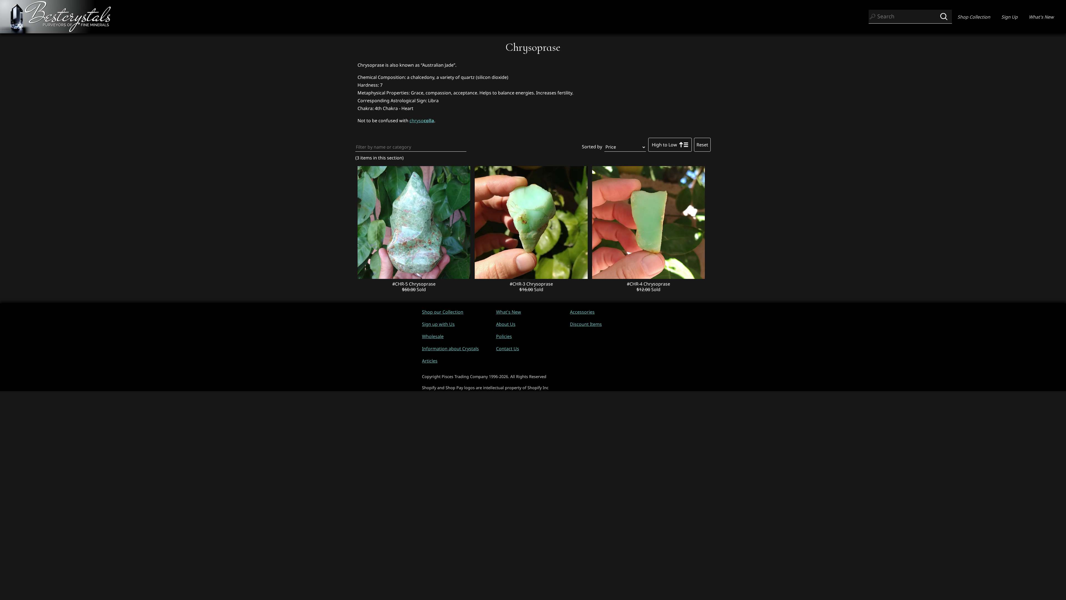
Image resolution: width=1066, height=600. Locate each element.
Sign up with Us (438, 324)
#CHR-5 (400, 284)
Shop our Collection (442, 312)
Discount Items (586, 324)
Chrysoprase (422, 284)
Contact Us (507, 349)
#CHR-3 (518, 284)
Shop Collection (973, 17)
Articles (430, 361)
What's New (1041, 17)
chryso (421, 121)
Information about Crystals (450, 349)
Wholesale (433, 336)
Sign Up (1009, 17)
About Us (506, 324)
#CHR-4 (635, 284)
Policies (504, 336)
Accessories (582, 312)
